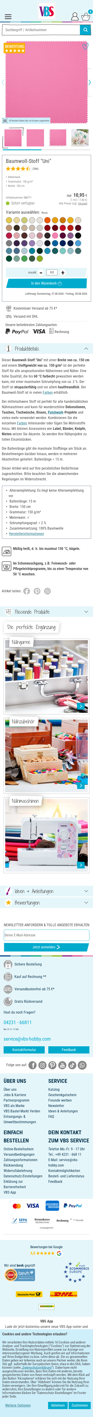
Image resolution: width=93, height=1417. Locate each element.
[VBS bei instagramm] (42, 1065)
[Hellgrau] (40, 228)
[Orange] (47, 220)
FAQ (51, 1116)
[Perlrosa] (32, 235)
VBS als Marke (14, 1106)
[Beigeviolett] (70, 235)
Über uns (10, 1089)
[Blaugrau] (17, 251)
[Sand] (24, 228)
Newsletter (56, 1106)
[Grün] (9, 258)
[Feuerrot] (63, 228)
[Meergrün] (78, 251)
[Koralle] (70, 228)
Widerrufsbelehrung (18, 1171)
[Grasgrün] (24, 258)
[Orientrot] (55, 228)
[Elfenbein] (78, 220)
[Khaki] (17, 228)
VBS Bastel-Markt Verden (22, 1111)
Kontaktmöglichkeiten (64, 1171)
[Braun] (24, 235)
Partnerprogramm (16, 1100)
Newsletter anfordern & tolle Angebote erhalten (46, 925)
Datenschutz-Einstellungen (23, 1176)
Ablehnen (58, 1405)
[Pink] (9, 235)
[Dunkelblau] (70, 243)
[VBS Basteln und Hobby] (46, 11)
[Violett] (17, 243)
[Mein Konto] (75, 16)
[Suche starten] (85, 29)
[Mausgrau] (9, 243)
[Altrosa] (17, 235)
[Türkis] (47, 251)
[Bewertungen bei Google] (46, 1250)
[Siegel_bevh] (19, 1274)
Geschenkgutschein (62, 1095)
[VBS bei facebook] (32, 1065)
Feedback (69, 1050)
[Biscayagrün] (17, 258)
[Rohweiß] (40, 220)
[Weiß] (40, 243)
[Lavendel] (32, 243)
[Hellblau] (78, 243)
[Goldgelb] (55, 220)
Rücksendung (13, 1165)
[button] (7, 82)
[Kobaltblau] (47, 243)
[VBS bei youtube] (62, 1065)
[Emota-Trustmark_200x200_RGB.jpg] (76, 1272)
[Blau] (63, 243)
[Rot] (47, 228)
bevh (20, 1265)
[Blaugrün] (55, 251)
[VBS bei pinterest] (52, 1065)
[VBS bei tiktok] (72, 1065)
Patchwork (55, 412)
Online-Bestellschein (19, 1149)
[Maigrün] (40, 258)
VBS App (10, 1192)
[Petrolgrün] (9, 251)
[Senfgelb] (63, 220)
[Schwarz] (78, 235)
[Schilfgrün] (32, 258)
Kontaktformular (24, 1050)
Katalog (54, 1089)
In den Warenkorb (44, 283)
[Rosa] (55, 235)
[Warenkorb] (85, 16)
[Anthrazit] (47, 235)
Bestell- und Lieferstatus (66, 1176)
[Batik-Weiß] (32, 220)
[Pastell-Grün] (24, 220)
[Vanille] (17, 220)
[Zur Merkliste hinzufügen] (85, 46)
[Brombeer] (63, 235)
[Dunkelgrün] (40, 251)
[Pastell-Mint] (70, 251)
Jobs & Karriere (15, 1095)
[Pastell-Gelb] (9, 220)
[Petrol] (55, 243)
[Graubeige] (32, 228)
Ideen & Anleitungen (63, 1111)
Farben (48, 392)
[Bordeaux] (78, 228)
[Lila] (24, 243)
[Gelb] (70, 220)
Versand (82, 203)
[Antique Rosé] (40, 235)
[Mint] (63, 251)
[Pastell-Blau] (24, 251)
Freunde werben (60, 1100)
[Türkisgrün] (32, 251)
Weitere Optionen (18, 1405)
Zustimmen (80, 1405)
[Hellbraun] (9, 228)
